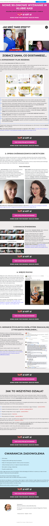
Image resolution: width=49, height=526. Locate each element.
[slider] (24, 51)
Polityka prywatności (20, 513)
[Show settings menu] (46, 51)
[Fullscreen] (48, 51)
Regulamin (26, 513)
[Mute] (44, 51)
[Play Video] (1, 51)
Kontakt (30, 513)
